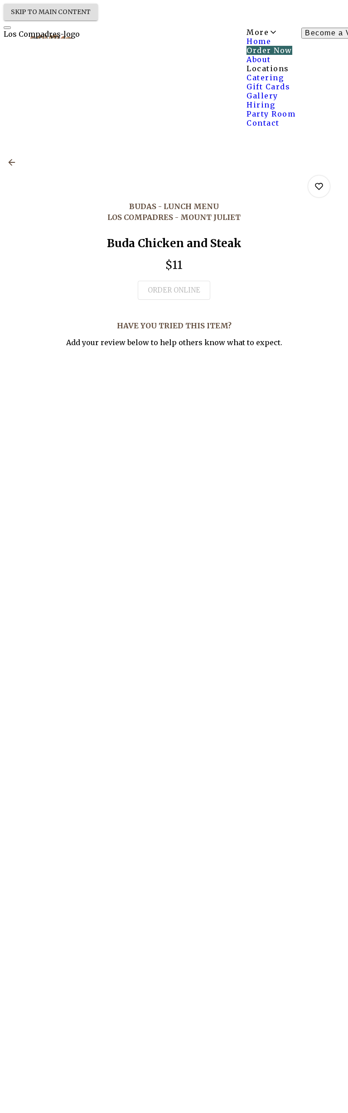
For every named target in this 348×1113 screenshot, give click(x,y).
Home (258, 41)
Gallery (262, 95)
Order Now (269, 50)
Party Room (270, 113)
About (258, 59)
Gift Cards (268, 86)
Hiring (260, 104)
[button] (14, 162)
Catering (265, 77)
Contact (263, 122)
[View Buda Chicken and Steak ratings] (319, 186)
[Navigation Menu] (7, 27)
